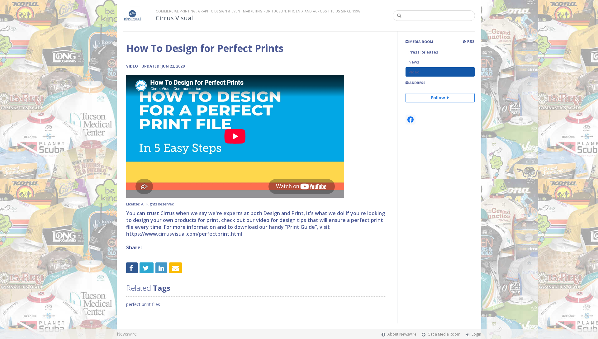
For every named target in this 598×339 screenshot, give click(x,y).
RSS (470, 42)
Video (414, 72)
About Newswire (401, 334)
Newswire (127, 334)
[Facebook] (410, 120)
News (414, 62)
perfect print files (143, 304)
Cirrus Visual (174, 18)
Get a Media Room (444, 334)
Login (476, 334)
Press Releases (423, 52)
